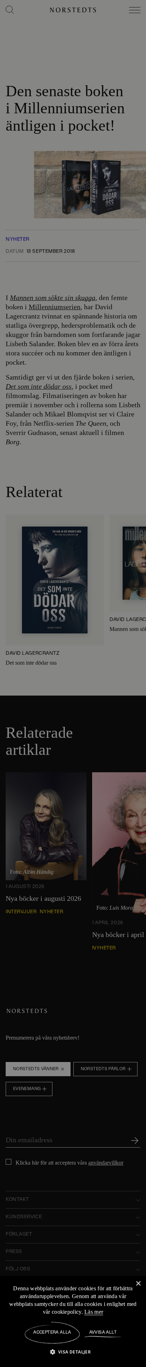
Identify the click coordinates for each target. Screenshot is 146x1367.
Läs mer (99, 1312)
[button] (73, 1351)
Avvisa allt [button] (103, 1332)
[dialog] (73, 683)
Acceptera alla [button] (52, 1332)
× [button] (138, 1283)
